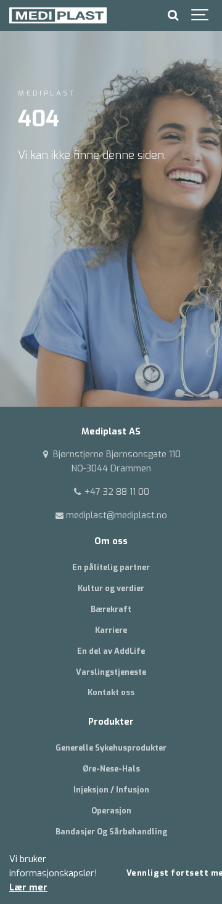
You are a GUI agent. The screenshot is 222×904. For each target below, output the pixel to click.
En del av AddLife (111, 651)
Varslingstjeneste (111, 672)
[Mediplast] (58, 15)
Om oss (111, 541)
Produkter (111, 722)
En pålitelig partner (111, 567)
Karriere (111, 630)
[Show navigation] (200, 15)
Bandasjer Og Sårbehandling (111, 831)
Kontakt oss (111, 692)
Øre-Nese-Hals (111, 769)
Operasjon (111, 810)
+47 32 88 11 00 (115, 492)
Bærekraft (111, 609)
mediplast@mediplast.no (115, 515)
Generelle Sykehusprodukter (111, 748)
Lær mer (28, 888)
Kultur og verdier (111, 588)
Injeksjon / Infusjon (111, 789)
